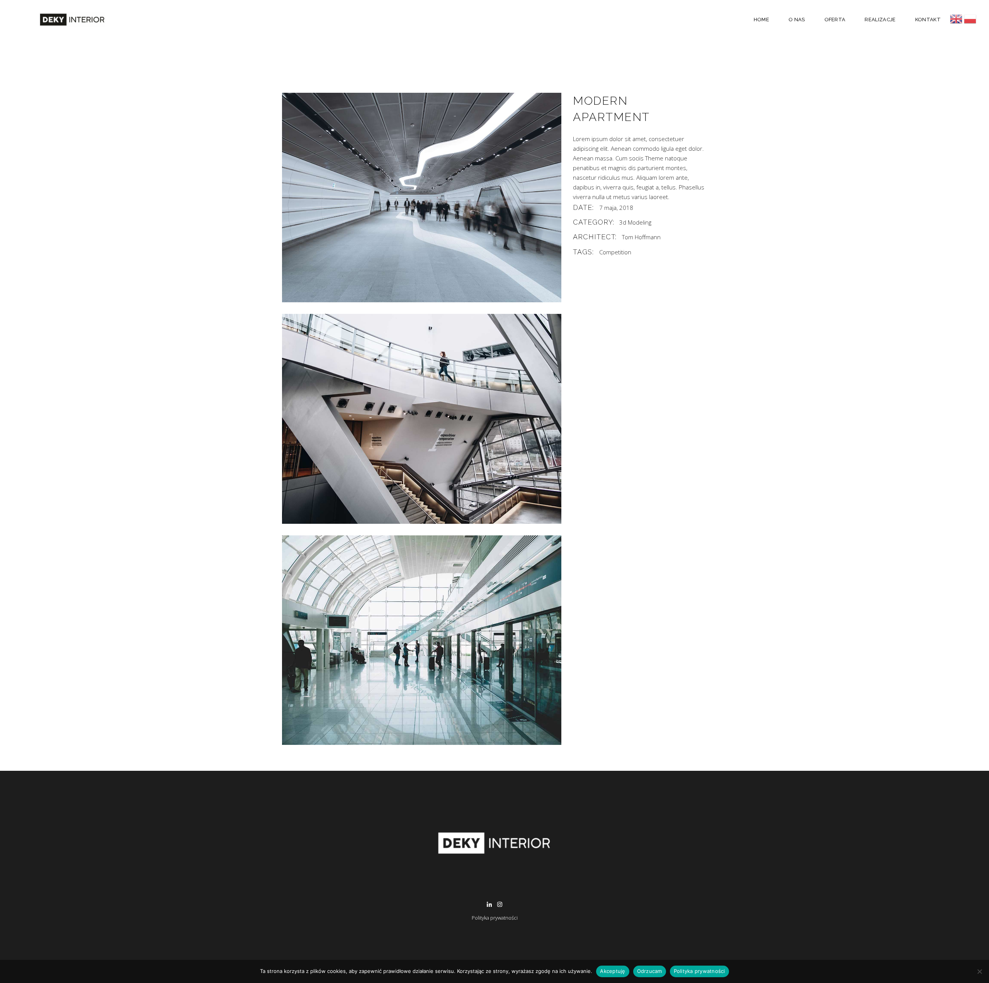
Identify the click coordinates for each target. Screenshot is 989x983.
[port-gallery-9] (421, 640)
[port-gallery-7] (421, 197)
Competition (615, 252)
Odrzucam (649, 971)
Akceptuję (612, 971)
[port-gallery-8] (421, 418)
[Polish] (970, 19)
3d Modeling (635, 222)
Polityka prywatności (495, 917)
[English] (957, 19)
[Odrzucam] (979, 971)
